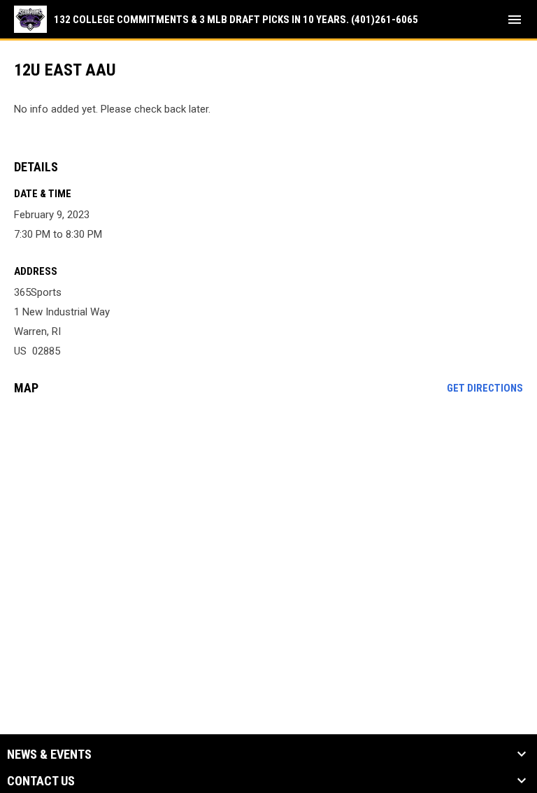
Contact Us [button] (41, 781)
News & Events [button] (49, 754)
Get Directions (485, 388)
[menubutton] (514, 19)
